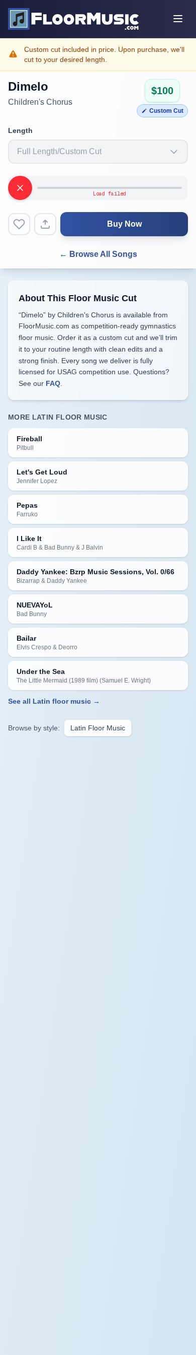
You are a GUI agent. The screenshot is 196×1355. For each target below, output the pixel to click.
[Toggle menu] (178, 19)
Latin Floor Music (97, 728)
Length (20, 130)
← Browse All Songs (98, 254)
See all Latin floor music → (54, 701)
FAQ (53, 383)
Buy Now (124, 224)
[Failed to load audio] (20, 188)
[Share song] (45, 224)
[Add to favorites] (19, 224)
